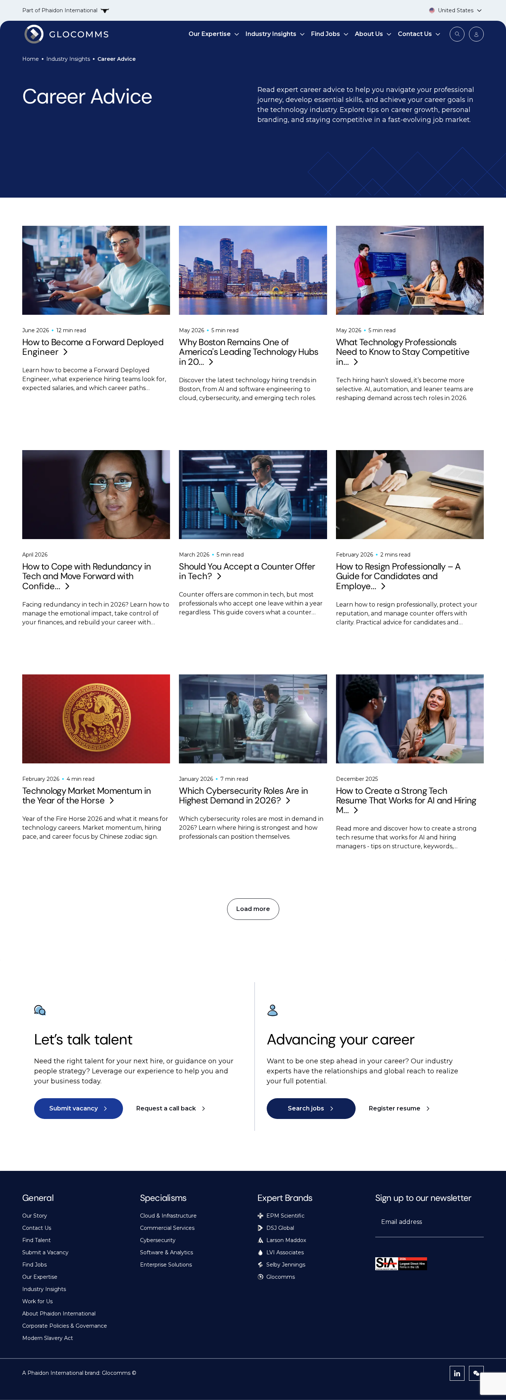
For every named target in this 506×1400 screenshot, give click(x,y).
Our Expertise (210, 33)
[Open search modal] (457, 34)
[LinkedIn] (457, 1373)
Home (30, 59)
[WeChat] (476, 1373)
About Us (369, 33)
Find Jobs (325, 33)
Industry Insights (271, 33)
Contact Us (415, 33)
